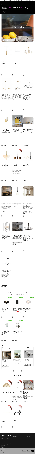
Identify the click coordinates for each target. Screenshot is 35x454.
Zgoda (33, 450)
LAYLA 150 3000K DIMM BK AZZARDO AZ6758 (17, 236)
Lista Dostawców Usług (9, 443)
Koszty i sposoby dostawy (3, 439)
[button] (3, 28)
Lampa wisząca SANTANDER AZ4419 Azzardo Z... (6, 95)
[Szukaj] (27, 6)
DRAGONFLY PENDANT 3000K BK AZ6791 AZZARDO (6, 201)
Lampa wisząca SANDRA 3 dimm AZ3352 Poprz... (15, 130)
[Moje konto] (31, 6)
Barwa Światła (8, 439)
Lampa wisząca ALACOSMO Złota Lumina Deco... (16, 165)
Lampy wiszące (16, 347)
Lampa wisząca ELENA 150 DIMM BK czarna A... (6, 417)
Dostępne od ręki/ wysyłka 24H (17, 293)
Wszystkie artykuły (17, 371)
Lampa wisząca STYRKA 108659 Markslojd (26, 392)
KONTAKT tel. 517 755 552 (19, 0)
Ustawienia (24, 450)
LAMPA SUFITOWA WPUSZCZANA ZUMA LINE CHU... (6, 309)
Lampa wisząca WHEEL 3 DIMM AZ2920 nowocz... (28, 130)
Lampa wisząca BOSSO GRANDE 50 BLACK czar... (17, 201)
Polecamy (17, 375)
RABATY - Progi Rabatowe (8, 441)
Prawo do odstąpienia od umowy (3, 447)
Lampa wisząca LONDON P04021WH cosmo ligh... (6, 236)
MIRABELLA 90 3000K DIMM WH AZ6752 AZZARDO (27, 201)
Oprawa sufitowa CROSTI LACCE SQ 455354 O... (5, 332)
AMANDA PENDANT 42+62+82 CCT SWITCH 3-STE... (27, 95)
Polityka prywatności (3, 445)
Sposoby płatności (3, 441)
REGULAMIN (5, 0)
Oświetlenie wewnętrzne (4, 8)
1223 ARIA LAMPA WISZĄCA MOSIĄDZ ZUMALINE (27, 60)
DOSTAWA (9, 0)
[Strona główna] (17, 7)
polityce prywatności (6, 452)
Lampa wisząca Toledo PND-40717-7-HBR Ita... (17, 95)
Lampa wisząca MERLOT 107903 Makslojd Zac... (5, 165)
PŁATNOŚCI (13, 0)
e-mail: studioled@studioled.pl (28, 0)
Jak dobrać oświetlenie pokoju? (14, 439)
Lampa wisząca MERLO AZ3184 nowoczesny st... (17, 60)
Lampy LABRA (27, 347)
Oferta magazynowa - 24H (4, 3)
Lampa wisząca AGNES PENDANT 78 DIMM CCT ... (17, 392)
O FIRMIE (8, 437)
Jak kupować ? (15, 437)
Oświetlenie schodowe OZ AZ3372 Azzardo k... (17, 309)
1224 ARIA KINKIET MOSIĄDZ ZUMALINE (5, 130)
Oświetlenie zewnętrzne (4, 12)
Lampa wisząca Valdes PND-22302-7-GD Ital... (6, 59)
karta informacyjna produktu (17, 312)
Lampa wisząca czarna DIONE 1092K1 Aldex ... (28, 165)
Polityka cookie (3, 443)
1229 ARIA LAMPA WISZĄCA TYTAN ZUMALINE (26, 236)
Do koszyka (4, 74)
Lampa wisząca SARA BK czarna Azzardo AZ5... (6, 271)
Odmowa (28, 450)
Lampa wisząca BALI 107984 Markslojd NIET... (6, 392)
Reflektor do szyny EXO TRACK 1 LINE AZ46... (17, 332)
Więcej (19, 363)
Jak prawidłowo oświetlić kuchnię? (6, 348)
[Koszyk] (29, 6)
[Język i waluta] (27, 8)
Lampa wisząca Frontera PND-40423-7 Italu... (17, 418)
